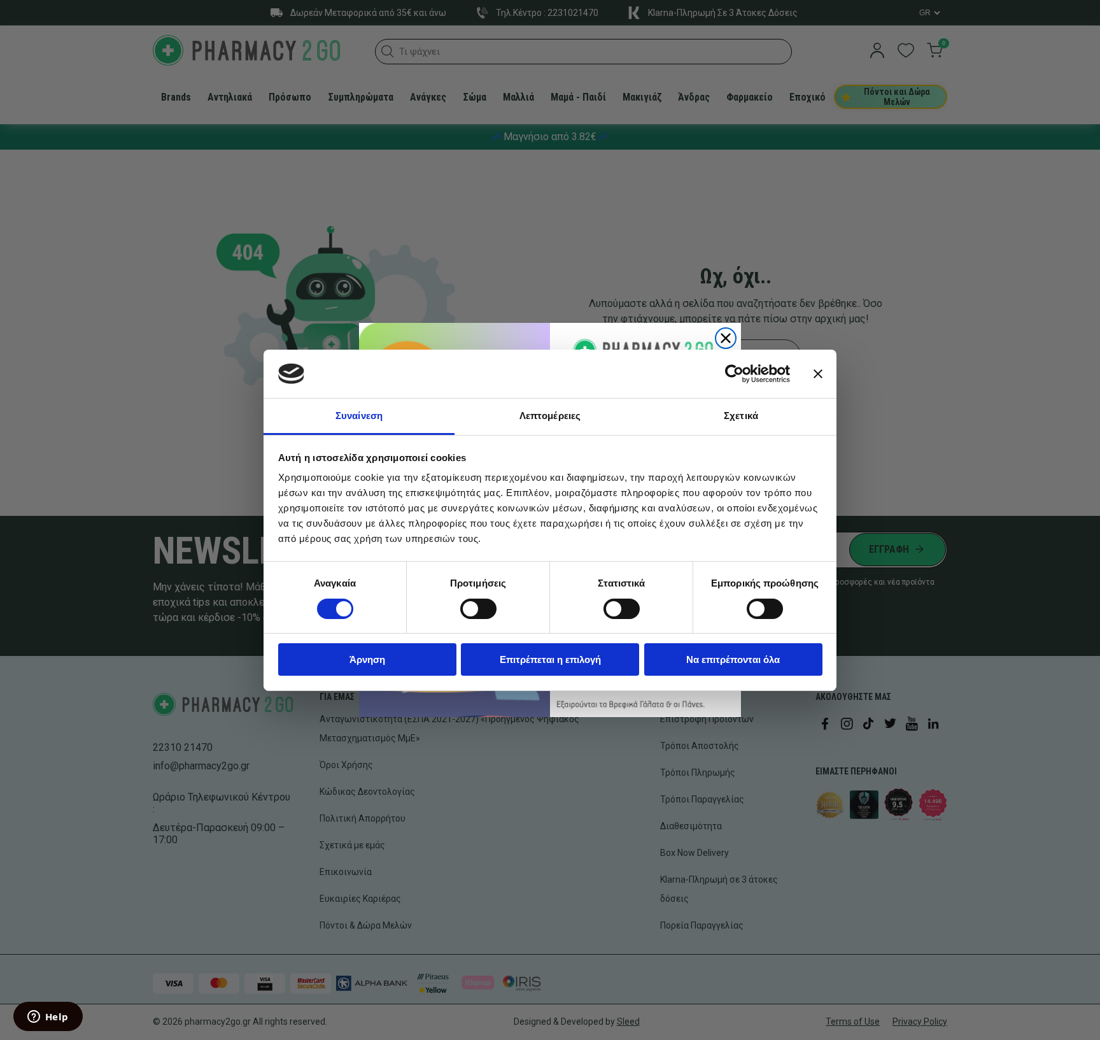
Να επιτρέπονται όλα (733, 659)
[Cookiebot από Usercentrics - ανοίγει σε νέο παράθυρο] (734, 373)
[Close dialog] (726, 338)
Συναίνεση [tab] (359, 415)
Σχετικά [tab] (741, 415)
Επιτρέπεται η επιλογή (550, 659)
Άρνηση (367, 659)
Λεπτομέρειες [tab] (550, 415)
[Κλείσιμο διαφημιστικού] (818, 373)
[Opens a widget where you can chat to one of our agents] (48, 1018)
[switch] (478, 609)
